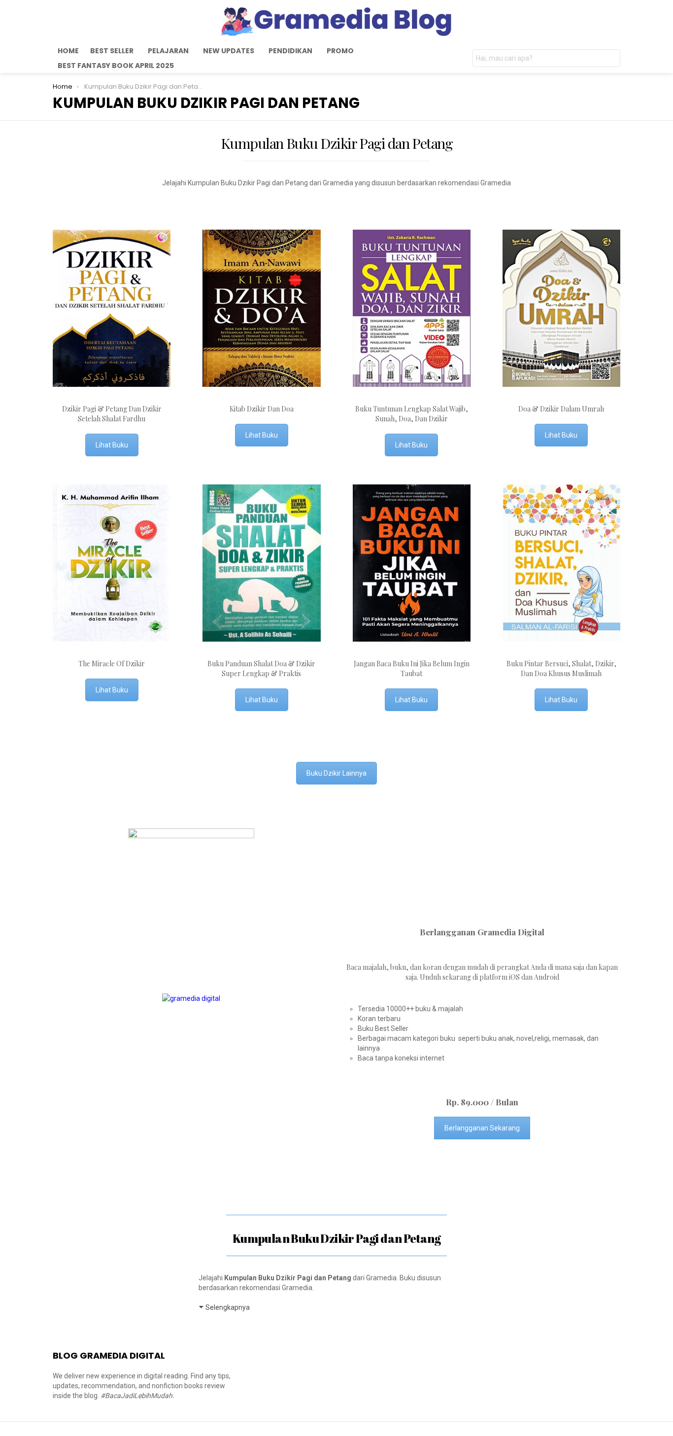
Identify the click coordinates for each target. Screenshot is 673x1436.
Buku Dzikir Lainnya (336, 773)
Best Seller (112, 51)
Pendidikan (290, 51)
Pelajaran (168, 51)
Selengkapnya (227, 1307)
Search (610, 59)
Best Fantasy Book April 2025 (116, 65)
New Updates (228, 51)
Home (68, 51)
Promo (340, 51)
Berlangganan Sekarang (482, 1128)
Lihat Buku (112, 445)
